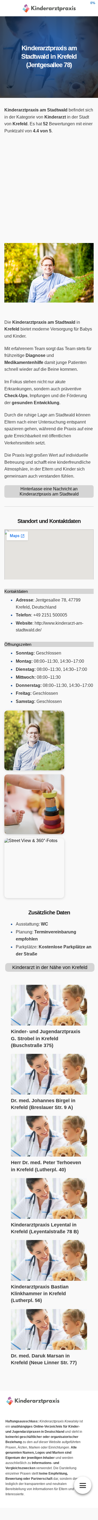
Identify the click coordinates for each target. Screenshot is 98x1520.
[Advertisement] (49, 189)
